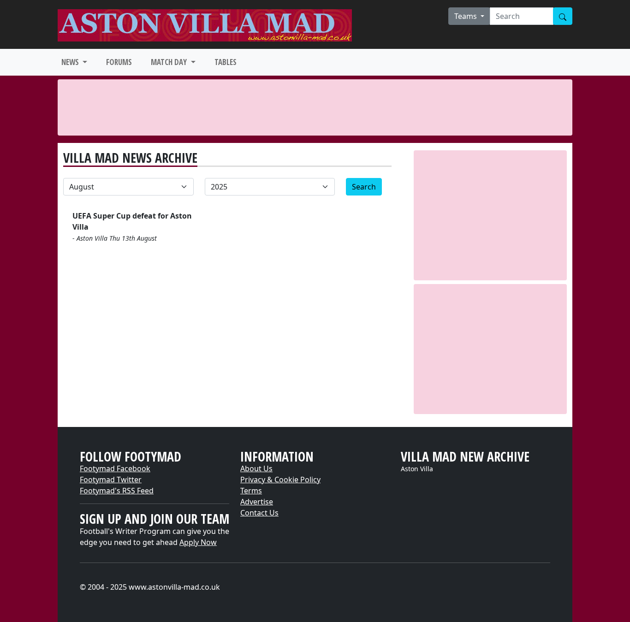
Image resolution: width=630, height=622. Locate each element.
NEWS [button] (71, 62)
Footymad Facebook (115, 468)
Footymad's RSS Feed (117, 491)
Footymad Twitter (111, 479)
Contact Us (259, 513)
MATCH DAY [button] (170, 62)
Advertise (256, 502)
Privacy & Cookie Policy (280, 479)
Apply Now (198, 542)
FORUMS (119, 62)
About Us (256, 468)
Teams (466, 16)
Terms (251, 491)
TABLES (225, 62)
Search (364, 187)
